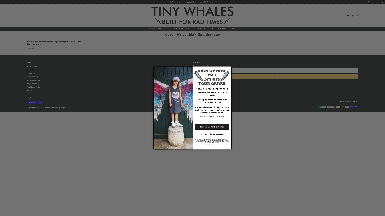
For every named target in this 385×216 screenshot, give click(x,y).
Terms (215, 145)
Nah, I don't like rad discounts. (212, 134)
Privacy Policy (210, 145)
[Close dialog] (229, 69)
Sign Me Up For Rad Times (212, 127)
